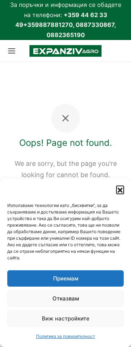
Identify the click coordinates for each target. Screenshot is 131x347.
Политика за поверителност (65, 336)
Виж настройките (66, 318)
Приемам (65, 278)
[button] (120, 189)
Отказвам (65, 298)
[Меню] (11, 50)
